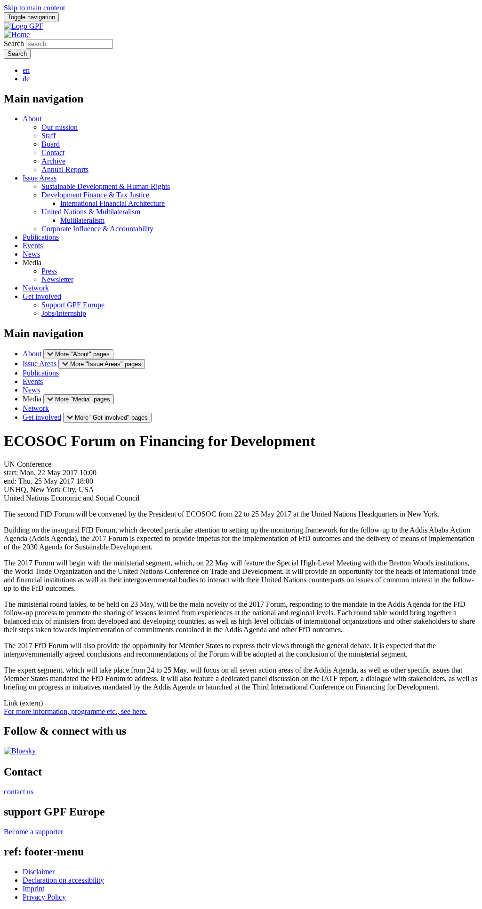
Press (49, 271)
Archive (53, 161)
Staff (48, 136)
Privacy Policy (44, 897)
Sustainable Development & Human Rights (105, 186)
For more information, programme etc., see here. (75, 711)
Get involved (42, 296)
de (26, 79)
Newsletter (57, 279)
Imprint (33, 889)
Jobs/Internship (63, 313)
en (26, 70)
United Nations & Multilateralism (90, 212)
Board (50, 144)
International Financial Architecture (112, 203)
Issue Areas (39, 178)
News (31, 254)
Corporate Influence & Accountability (97, 229)
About (32, 119)
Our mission (59, 127)
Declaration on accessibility (63, 880)
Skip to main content (34, 8)
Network (36, 288)
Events (33, 246)
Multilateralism (82, 220)
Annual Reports (64, 169)
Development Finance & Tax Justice (95, 195)
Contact (52, 153)
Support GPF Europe (72, 305)
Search (14, 43)
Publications (41, 237)
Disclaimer (39, 872)
